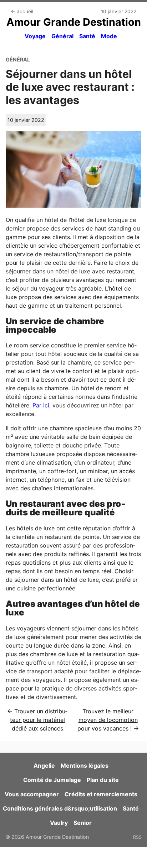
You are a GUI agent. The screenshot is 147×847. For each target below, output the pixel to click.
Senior (83, 822)
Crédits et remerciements (101, 794)
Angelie (44, 765)
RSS (137, 837)
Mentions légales (84, 765)
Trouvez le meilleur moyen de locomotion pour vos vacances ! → (108, 720)
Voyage (35, 36)
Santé (87, 36)
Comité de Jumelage (52, 779)
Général (62, 36)
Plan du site (103, 779)
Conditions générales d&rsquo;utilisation (60, 808)
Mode (109, 36)
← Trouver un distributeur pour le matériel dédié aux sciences (37, 720)
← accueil (22, 11)
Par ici (40, 405)
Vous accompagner (32, 794)
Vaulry (59, 822)
